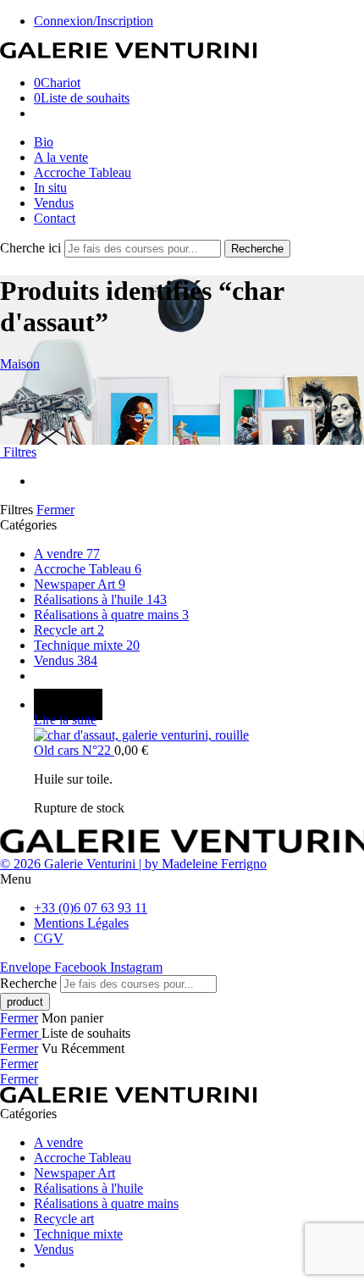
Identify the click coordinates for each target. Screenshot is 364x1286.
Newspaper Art (79, 584)
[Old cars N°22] (199, 735)
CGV (48, 938)
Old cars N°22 (74, 750)
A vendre (67, 553)
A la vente (61, 157)
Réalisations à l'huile (100, 599)
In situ (50, 187)
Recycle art (69, 630)
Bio (43, 142)
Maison (20, 364)
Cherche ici (32, 248)
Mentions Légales (81, 923)
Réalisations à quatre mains (111, 614)
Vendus (54, 203)
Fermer (55, 509)
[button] (182, 879)
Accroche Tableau (82, 172)
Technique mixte (87, 645)
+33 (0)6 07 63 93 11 (90, 908)
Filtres (18, 452)
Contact (54, 218)
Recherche (257, 248)
